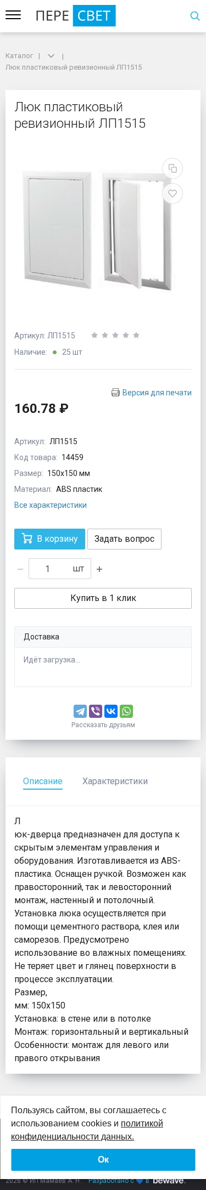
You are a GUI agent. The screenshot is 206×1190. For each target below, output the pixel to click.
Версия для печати (157, 392)
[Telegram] (80, 711)
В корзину (57, 539)
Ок (103, 1159)
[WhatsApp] (126, 711)
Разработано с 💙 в (118, 1181)
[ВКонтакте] (111, 711)
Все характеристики (50, 505)
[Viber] (95, 711)
